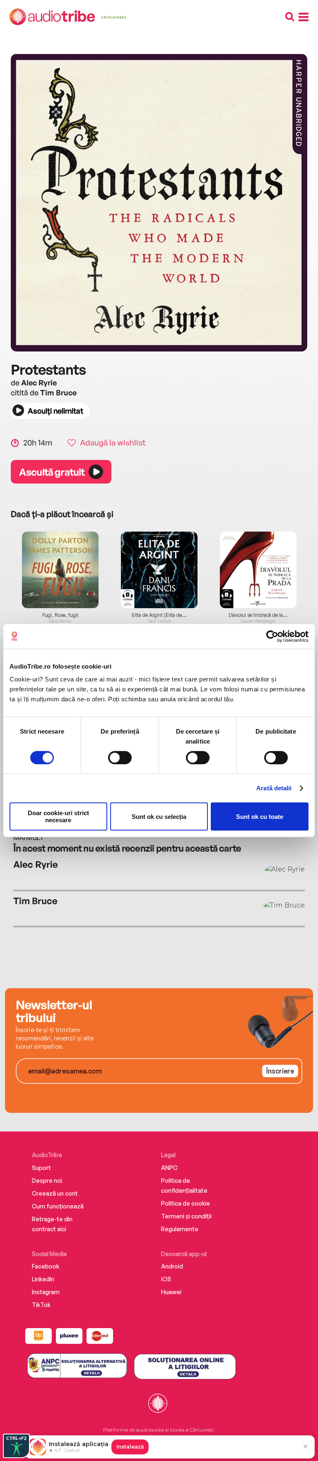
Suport (41, 1167)
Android (172, 1266)
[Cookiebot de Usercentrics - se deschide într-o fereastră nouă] (272, 636)
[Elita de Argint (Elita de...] (159, 570)
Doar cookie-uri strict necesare (58, 816)
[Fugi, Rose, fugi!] (60, 570)
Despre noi (47, 1180)
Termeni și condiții (186, 1216)
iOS (166, 1279)
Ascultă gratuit (51, 472)
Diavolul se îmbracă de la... (258, 615)
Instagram (46, 1291)
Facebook (45, 1266)
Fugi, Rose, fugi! (60, 615)
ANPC (169, 1167)
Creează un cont (55, 1193)
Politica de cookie (185, 1203)
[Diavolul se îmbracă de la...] (258, 570)
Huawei (171, 1291)
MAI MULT (28, 837)
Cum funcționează (58, 1206)
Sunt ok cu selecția (159, 816)
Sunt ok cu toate (259, 816)
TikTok (41, 1304)
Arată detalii (274, 788)
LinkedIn (43, 1279)
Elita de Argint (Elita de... (159, 615)
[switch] (120, 757)
